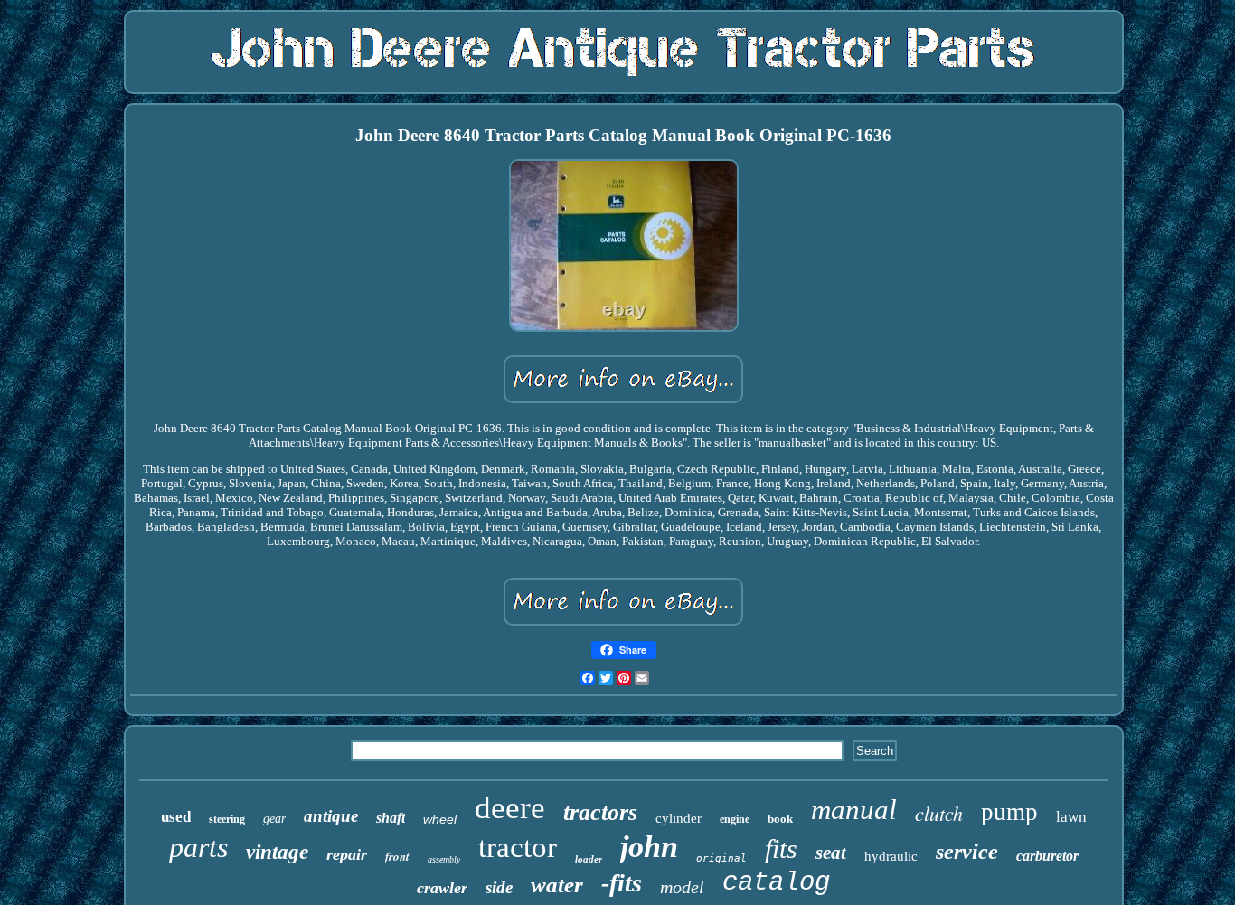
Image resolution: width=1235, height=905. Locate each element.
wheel (440, 819)
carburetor (1047, 855)
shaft (390, 817)
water (557, 884)
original (721, 858)
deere (510, 807)
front (397, 856)
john (649, 846)
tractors (600, 812)
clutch (939, 812)
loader (588, 858)
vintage (277, 852)
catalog (776, 883)
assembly (444, 859)
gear (274, 818)
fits (781, 848)
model (682, 887)
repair (346, 854)
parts (198, 847)
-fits (621, 883)
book (780, 818)
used (176, 816)
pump (1009, 811)
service (967, 851)
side (499, 887)
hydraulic (891, 856)
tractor (517, 847)
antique (331, 815)
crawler (442, 888)
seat (830, 852)
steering (227, 819)
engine (734, 819)
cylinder (678, 818)
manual (854, 809)
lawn (1071, 816)
